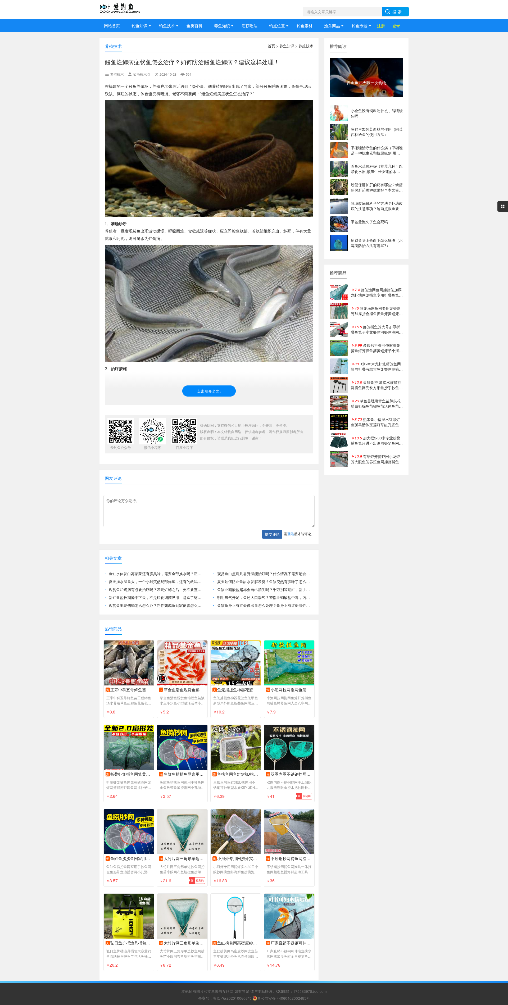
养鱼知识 (222, 25)
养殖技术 (305, 45)
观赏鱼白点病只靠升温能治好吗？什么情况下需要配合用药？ (265, 573)
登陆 (290, 533)
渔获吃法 (249, 25)
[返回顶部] (497, 898)
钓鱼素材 (304, 25)
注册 (381, 25)
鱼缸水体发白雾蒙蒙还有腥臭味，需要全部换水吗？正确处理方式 (157, 573)
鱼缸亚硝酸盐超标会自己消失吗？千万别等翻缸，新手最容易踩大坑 (265, 589)
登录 (396, 25)
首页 (271, 45)
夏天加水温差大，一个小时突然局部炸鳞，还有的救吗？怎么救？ (157, 581)
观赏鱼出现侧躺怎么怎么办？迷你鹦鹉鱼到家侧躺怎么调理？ (157, 605)
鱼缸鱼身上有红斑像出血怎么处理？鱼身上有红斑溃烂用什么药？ (265, 605)
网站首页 (112, 25)
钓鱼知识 (139, 25)
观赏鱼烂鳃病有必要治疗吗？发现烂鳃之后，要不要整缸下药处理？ (157, 589)
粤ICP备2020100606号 (232, 998)
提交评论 (272, 534)
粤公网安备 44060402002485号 (283, 998)
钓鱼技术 (167, 25)
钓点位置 (277, 25)
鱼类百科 (194, 25)
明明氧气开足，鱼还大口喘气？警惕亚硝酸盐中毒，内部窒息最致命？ (265, 597)
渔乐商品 (332, 25)
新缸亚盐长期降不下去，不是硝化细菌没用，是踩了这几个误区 (157, 597)
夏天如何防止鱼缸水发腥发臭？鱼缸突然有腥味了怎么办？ (265, 581)
